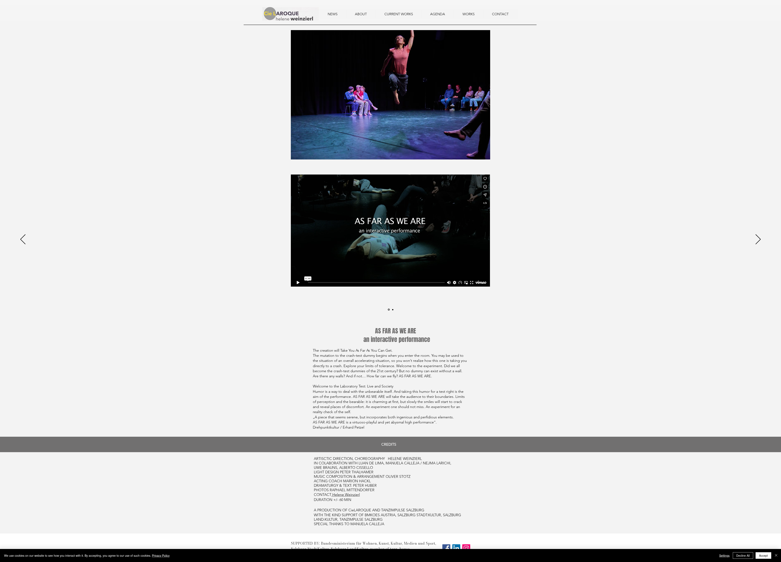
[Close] (776, 555)
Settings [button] (724, 555)
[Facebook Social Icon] (446, 548)
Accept (763, 555)
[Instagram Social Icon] (466, 548)
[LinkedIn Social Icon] (456, 548)
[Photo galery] (392, 309)
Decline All (743, 555)
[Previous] (22, 239)
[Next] (758, 239)
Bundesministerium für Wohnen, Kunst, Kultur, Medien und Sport (378, 543)
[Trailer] (389, 310)
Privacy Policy (161, 555)
